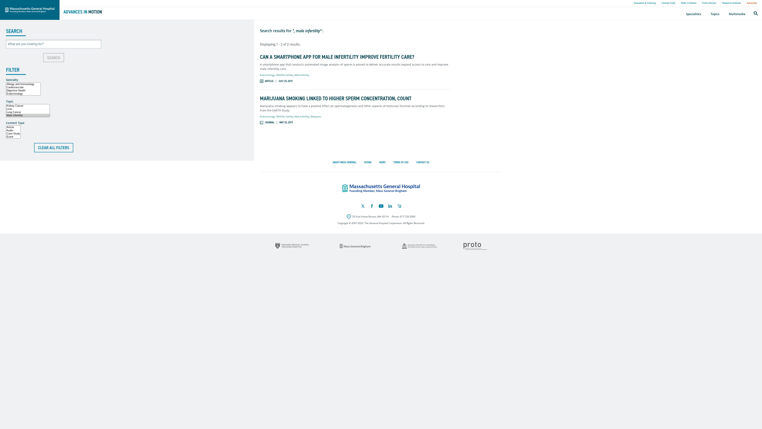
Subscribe (752, 2)
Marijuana (316, 116)
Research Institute (731, 2)
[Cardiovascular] (23, 87)
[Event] (13, 136)
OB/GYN (280, 74)
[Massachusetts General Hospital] (381, 188)
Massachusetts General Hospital (24, 2)
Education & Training (645, 2)
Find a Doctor (709, 2)
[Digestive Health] (23, 90)
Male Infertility (301, 74)
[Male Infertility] (28, 115)
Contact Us (422, 162)
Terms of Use (401, 162)
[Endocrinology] (23, 93)
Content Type (15, 123)
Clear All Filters (53, 148)
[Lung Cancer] (28, 112)
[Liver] (28, 109)
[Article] (13, 127)
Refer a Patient (688, 2)
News (382, 162)
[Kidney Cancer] (28, 105)
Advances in (83, 12)
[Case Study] (13, 133)
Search (53, 58)
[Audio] (13, 130)
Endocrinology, (268, 74)
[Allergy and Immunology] (23, 84)
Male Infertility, (302, 116)
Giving (367, 162)
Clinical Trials (668, 2)
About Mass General (344, 162)
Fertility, (290, 74)
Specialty (12, 79)
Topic (9, 101)
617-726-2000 (407, 216)
